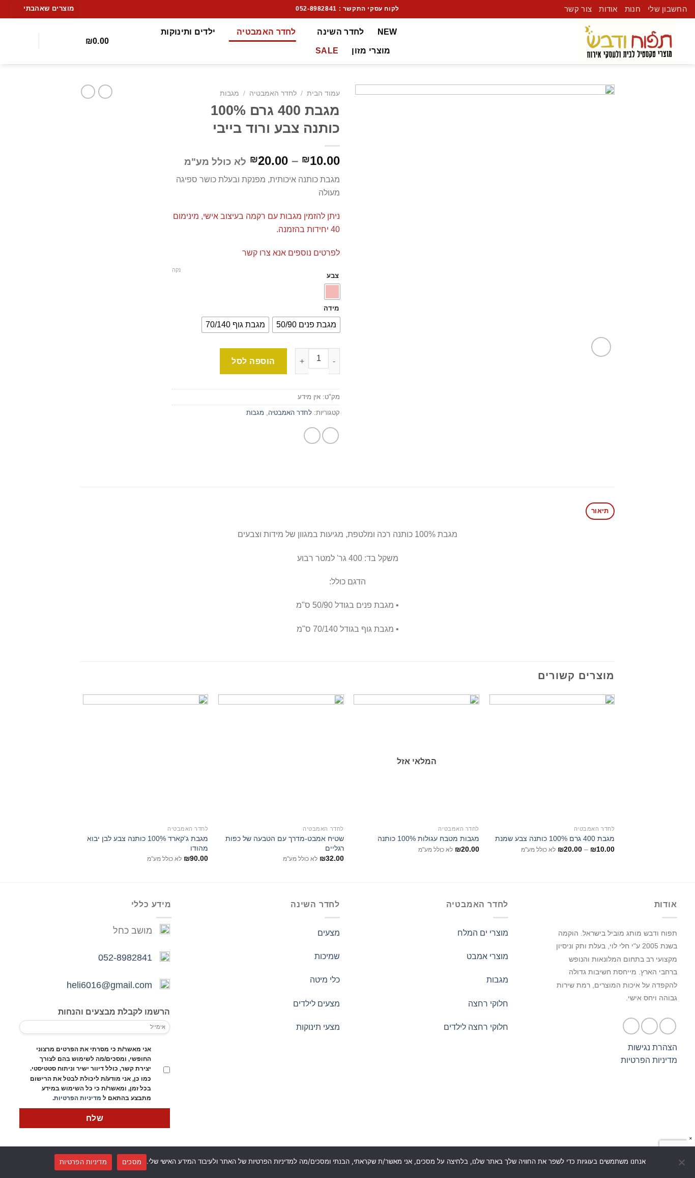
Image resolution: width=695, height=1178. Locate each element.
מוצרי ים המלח (482, 933)
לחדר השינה (340, 31)
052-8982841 (125, 957)
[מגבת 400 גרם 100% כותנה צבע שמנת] (552, 757)
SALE (326, 50)
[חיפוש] (55, 41)
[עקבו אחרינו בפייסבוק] (111, 8)
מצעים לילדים (316, 1003)
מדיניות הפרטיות (649, 1060)
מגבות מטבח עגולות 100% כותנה (428, 838)
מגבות (229, 93)
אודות (608, 9)
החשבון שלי (667, 9)
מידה (331, 308)
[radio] (332, 291)
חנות (633, 9)
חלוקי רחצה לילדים (476, 1027)
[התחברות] (23, 41)
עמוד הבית (323, 93)
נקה (176, 270)
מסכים (131, 1162)
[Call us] (91, 8)
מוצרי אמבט (487, 956)
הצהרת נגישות (652, 1047)
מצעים (328, 933)
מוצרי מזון (371, 50)
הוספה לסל (253, 361)
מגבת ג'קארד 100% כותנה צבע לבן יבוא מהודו (147, 843)
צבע (333, 275)
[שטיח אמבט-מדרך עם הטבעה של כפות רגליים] (281, 757)
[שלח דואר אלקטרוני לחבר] (312, 435)
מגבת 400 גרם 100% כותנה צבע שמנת (555, 838)
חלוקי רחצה (488, 1003)
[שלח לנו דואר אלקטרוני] (101, 8)
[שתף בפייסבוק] (330, 435)
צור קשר (578, 9)
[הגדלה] (601, 347)
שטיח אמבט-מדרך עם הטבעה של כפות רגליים (284, 843)
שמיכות (327, 956)
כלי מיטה (325, 979)
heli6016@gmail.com (109, 985)
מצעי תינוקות (318, 1027)
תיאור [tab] (600, 511)
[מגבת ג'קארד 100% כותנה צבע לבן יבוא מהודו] (146, 757)
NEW (387, 31)
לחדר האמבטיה (266, 31)
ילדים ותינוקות (188, 31)
